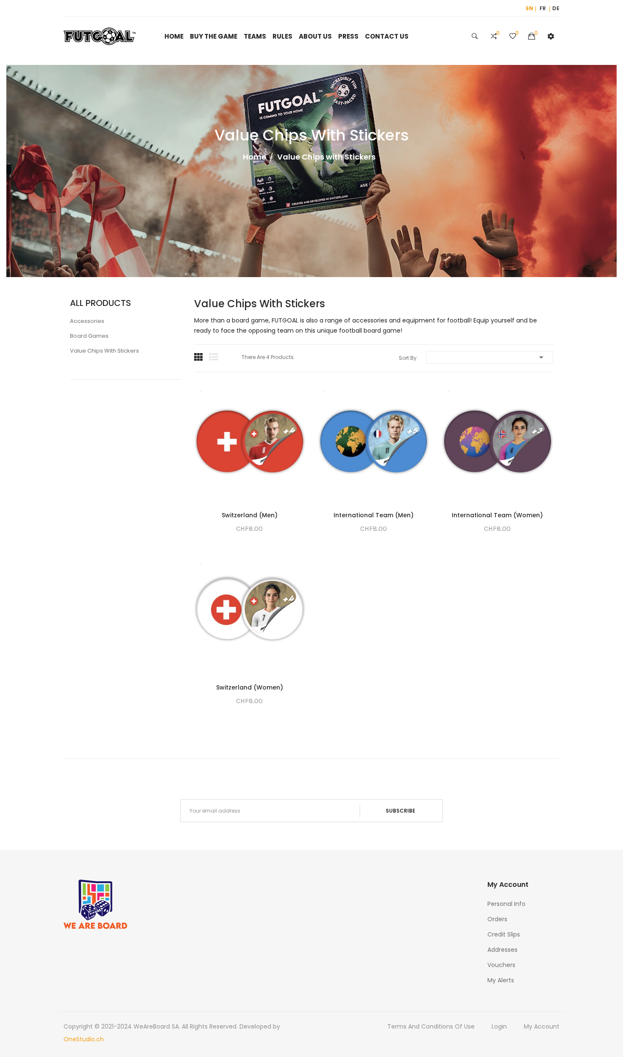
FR (543, 8)
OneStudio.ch (84, 1039)
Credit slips (503, 934)
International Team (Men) (374, 515)
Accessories (87, 321)
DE (555, 8)
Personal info (506, 904)
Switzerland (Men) (250, 515)
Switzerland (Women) (249, 687)
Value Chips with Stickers (104, 351)
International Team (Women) (497, 515)
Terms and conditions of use (431, 1026)
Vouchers (501, 965)
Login (499, 1026)
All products (100, 303)
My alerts (500, 980)
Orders (497, 919)
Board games (89, 336)
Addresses (502, 949)
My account (541, 1026)
